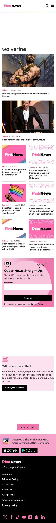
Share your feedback (14, 387)
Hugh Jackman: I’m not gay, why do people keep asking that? (14, 246)
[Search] (47, 5)
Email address (14, 282)
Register (28, 298)
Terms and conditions (13, 500)
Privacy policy (9, 505)
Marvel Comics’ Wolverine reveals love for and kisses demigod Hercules (41, 247)
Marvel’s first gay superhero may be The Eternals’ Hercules (25, 94)
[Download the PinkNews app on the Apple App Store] (10, 450)
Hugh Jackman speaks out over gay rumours (23, 139)
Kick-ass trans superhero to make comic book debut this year (14, 172)
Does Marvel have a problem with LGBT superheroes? (11, 210)
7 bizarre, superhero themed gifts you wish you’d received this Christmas (39, 174)
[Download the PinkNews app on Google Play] (29, 450)
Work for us (8, 494)
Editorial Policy (10, 479)
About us (7, 474)
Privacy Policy (37, 304)
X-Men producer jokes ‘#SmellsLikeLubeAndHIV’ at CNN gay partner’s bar (41, 211)
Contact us (8, 484)
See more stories (28, 427)
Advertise (7, 489)
